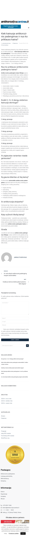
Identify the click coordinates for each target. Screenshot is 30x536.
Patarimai (15, 43)
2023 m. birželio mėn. (7, 401)
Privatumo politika (14, 533)
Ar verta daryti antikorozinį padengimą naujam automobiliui (14, 376)
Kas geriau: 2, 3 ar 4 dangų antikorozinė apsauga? (12, 358)
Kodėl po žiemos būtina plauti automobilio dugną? (12, 367)
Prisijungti (3, 431)
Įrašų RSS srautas (6, 433)
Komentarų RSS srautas (7, 435)
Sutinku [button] (23, 533)
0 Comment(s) (4, 45)
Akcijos (3, 416)
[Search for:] (13, 345)
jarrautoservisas (7, 43)
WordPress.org (5, 438)
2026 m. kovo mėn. (6, 398)
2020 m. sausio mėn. (6, 403)
